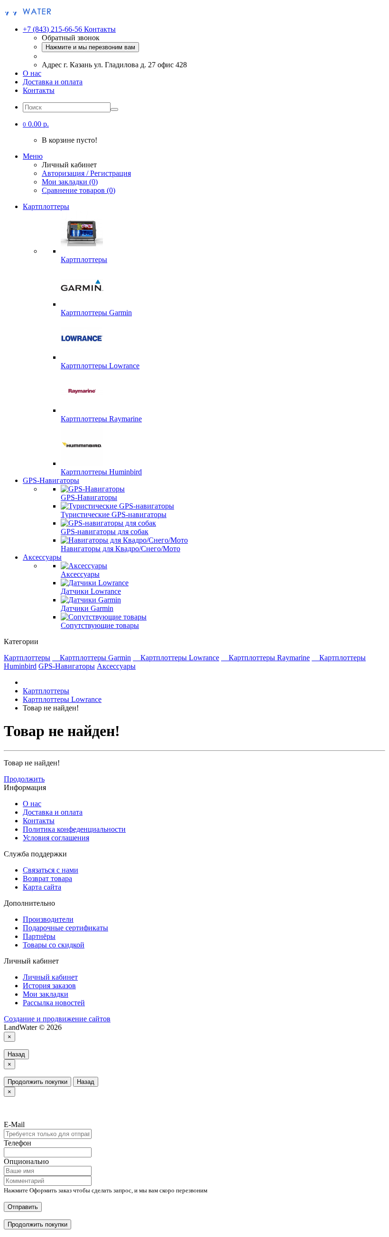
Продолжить (24, 779)
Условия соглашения (56, 838)
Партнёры (39, 936)
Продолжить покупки (37, 1081)
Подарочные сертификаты (65, 928)
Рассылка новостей (54, 1003)
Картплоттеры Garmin (95, 658)
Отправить (23, 1206)
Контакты (39, 90)
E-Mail (14, 1124)
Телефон (17, 1143)
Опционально (26, 1161)
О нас (32, 73)
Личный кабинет (50, 977)
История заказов (49, 986)
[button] (36, 124)
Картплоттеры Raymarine (269, 658)
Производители (48, 919)
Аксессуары (42, 557)
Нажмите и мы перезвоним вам (90, 47)
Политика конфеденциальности (74, 829)
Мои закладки (45, 994)
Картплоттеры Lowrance (179, 658)
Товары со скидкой (53, 945)
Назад (16, 1054)
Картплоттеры (46, 206)
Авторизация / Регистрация (86, 173)
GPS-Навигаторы (51, 480)
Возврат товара (47, 878)
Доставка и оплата (53, 82)
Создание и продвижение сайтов (57, 1019)
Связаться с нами (50, 870)
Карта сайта (42, 887)
